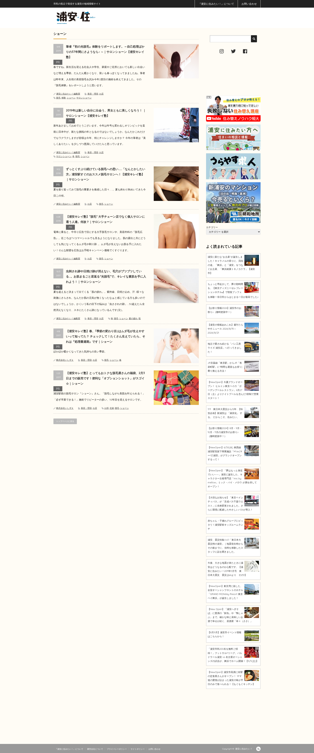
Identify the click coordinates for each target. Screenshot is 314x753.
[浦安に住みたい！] (92, 17)
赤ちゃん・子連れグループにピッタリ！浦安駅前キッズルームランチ (225, 524)
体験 (63, 97)
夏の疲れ (133, 318)
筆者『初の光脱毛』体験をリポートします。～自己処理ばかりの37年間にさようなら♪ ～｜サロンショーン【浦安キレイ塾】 (105, 52)
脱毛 (58, 97)
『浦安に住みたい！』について (216, 3)
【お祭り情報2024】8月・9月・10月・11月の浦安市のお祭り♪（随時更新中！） (225, 432)
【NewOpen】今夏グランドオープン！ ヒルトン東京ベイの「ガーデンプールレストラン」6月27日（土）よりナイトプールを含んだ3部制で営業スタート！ (233, 390)
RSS (258, 749)
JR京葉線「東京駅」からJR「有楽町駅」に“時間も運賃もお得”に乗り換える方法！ (225, 366)
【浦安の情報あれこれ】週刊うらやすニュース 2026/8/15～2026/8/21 (225, 328)
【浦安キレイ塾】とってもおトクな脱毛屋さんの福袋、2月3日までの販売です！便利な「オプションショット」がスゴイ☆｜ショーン (105, 378)
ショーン (71, 97)
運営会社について (95, 749)
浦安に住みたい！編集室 (68, 93)
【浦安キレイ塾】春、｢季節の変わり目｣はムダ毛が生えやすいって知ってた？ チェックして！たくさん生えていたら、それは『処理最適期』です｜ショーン (105, 336)
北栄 (112, 408)
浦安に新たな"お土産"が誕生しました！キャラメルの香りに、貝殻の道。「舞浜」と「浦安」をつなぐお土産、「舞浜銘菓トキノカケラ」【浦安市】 (231, 264)
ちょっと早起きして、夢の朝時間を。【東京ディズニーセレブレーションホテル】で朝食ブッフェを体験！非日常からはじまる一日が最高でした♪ (233, 290)
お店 (101, 93)
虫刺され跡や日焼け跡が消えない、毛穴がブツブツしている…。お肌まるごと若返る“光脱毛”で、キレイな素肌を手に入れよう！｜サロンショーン (106, 276)
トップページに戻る (65, 421)
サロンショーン (84, 97)
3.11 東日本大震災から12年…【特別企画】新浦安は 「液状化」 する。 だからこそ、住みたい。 (225, 413)
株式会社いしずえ (65, 360)
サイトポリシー (138, 749)
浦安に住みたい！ (244, 748)
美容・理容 (92, 93)
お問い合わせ (249, 3)
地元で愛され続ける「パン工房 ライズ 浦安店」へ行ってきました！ (224, 347)
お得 (106, 408)
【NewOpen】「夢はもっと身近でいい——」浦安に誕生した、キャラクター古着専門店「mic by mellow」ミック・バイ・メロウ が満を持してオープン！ (232, 478)
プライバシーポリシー (117, 749)
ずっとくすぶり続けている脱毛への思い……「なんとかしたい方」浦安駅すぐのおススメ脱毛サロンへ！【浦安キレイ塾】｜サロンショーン (105, 174)
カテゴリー (212, 227)
